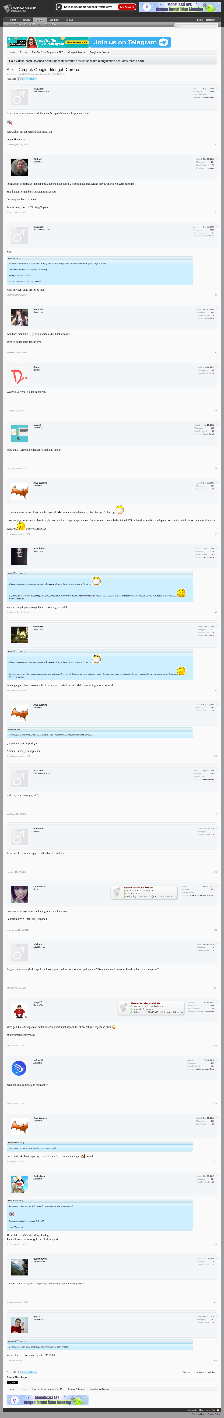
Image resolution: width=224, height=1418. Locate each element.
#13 (215, 930)
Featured (26, 20)
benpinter (38, 309)
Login (200, 20)
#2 (216, 212)
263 (212, 486)
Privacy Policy (214, 1414)
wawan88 (38, 626)
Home (13, 20)
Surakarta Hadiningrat (205, 1011)
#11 (215, 814)
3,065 (212, 92)
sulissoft (38, 1060)
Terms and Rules (199, 1414)
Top (213, 1410)
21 (213, 832)
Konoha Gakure (207, 98)
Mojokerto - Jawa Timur (205, 1069)
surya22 (37, 1002)
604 (212, 1005)
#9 (216, 690)
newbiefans (39, 548)
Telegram (69, 20)
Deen (36, 367)
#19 (215, 1302)
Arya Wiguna (40, 483)
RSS (218, 1410)
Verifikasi (54, 20)
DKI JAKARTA (208, 557)
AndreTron (39, 1176)
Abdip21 (37, 159)
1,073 (212, 630)
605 (212, 889)
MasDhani (48, 74)
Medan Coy (209, 636)
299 (212, 1063)
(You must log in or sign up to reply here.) (200, 1372)
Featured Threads (32, 24)
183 (212, 1320)
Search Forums (13, 24)
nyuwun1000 (40, 1258)
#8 (216, 612)
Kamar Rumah (208, 434)
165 (212, 428)
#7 (216, 534)
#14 (215, 988)
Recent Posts (51, 24)
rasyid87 (38, 425)
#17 (215, 1162)
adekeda (37, 944)
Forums (40, 20)
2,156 (212, 551)
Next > (33, 79)
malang (211, 168)
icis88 (36, 1316)
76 (213, 947)
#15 (215, 1046)
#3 (216, 295)
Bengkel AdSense (26, 74)
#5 (216, 411)
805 (212, 312)
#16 (215, 1104)
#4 (216, 353)
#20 (215, 1360)
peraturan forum (75, 61)
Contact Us (193, 1410)
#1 (216, 145)
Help (201, 1410)
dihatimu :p (209, 318)
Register (210, 20)
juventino (38, 828)
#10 (215, 756)
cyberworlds (40, 886)
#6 (216, 468)
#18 (215, 1244)
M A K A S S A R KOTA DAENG (202, 895)
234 (212, 162)
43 (213, 370)
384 (212, 1179)
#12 (215, 872)
